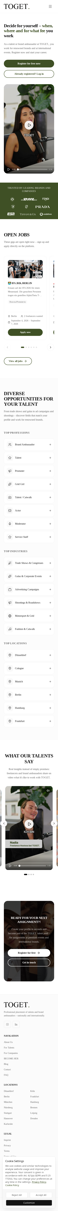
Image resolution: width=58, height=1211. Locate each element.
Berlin (7, 1096)
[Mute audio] (50, 89)
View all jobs (16, 361)
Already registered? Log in (29, 73)
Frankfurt (34, 1096)
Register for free (27, 952)
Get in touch (29, 962)
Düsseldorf (9, 1091)
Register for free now (29, 63)
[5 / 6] (33, 347)
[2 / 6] (26, 347)
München (8, 1102)
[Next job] (50, 347)
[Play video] (29, 125)
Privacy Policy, (39, 1181)
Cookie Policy (12, 1185)
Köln (32, 1091)
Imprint (7, 1140)
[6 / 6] (36, 347)
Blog (6, 1064)
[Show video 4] (33, 874)
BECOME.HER (11, 1058)
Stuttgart (8, 1113)
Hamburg (34, 1102)
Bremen (33, 1107)
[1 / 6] (22, 347)
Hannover (8, 1118)
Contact (7, 1069)
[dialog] (29, 1182)
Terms (7, 1151)
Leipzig (33, 1113)
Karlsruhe (8, 1124)
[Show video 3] (31, 874)
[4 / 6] (31, 347)
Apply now (25, 332)
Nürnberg (8, 1107)
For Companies (11, 1053)
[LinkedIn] (16, 1024)
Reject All (17, 1195)
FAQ (6, 1075)
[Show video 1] (25, 874)
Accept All (41, 1195)
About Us (8, 1042)
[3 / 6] (28, 347)
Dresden (34, 1118)
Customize (29, 1202)
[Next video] (54, 823)
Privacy (7, 1145)
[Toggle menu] (50, 6)
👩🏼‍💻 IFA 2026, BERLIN (20, 283)
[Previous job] (7, 347)
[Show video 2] (28, 874)
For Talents (9, 1047)
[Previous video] (4, 823)
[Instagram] (7, 1024)
